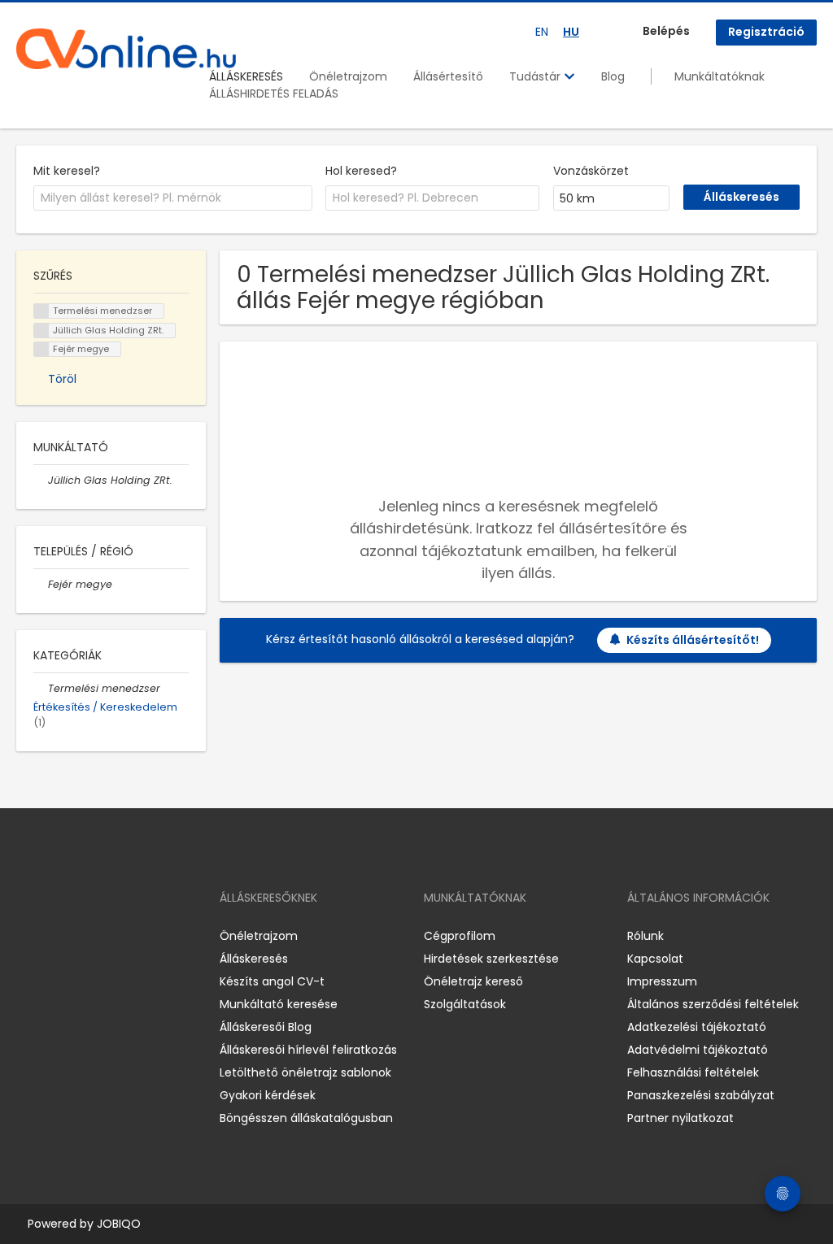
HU (571, 32)
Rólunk (645, 936)
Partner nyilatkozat (680, 1118)
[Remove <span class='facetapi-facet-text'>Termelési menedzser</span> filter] (41, 311)
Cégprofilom (459, 936)
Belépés (666, 31)
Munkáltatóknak (719, 76)
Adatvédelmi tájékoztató (697, 1050)
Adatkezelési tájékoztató (696, 1027)
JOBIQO (119, 1224)
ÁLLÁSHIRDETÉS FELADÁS (273, 93)
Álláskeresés (254, 958)
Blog (613, 76)
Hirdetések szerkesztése (491, 958)
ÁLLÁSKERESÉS (246, 76)
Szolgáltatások (465, 1004)
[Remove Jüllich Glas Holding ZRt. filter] (40, 480)
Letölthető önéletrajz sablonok (305, 1072)
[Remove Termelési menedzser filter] (40, 688)
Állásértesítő (448, 76)
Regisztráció (766, 32)
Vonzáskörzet (591, 171)
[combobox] (172, 198)
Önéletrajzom (348, 76)
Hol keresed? (361, 171)
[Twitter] (106, 936)
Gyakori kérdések (268, 1095)
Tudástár (536, 76)
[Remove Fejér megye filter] (40, 584)
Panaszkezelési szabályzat (700, 1095)
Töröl (62, 379)
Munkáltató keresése (279, 1004)
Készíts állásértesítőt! (692, 640)
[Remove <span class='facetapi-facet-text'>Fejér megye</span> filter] (41, 349)
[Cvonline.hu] (126, 48)
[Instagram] (55, 936)
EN (541, 32)
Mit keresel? (66, 171)
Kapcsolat (655, 958)
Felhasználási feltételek (693, 1072)
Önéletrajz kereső (473, 981)
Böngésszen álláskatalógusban (306, 1118)
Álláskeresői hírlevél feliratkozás (308, 1050)
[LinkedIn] (82, 936)
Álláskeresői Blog (266, 1027)
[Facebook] (28, 936)
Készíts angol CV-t (272, 981)
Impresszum (662, 981)
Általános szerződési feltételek (713, 1004)
